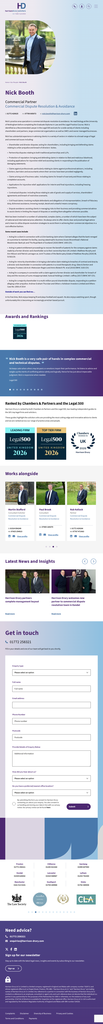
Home (7, 82)
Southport (51, 882)
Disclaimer (24, 1013)
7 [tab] (31, 389)
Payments (33, 1018)
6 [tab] (27, 389)
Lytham (83, 873)
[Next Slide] (93, 561)
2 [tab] (13, 389)
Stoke (83, 882)
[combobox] (51, 673)
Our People (14, 82)
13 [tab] (71, 912)
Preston (19, 864)
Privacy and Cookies (64, 1013)
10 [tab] (41, 389)
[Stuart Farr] (69, 493)
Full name (16, 682)
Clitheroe (51, 864)
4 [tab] (20, 389)
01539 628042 (19, 876)
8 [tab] (34, 389)
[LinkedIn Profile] (28, 536)
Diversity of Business (42, 1013)
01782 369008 (83, 885)
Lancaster (51, 873)
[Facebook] (11, 949)
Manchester (20, 882)
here (48, 807)
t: (11, 113)
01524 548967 (51, 876)
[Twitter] (7, 949)
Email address (18, 698)
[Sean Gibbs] (38, 493)
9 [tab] (38, 389)
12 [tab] (67, 912)
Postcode (16, 730)
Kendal (20, 873)
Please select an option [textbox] (24, 672)
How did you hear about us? (24, 771)
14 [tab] (74, 912)
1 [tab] (10, 389)
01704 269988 (51, 885)
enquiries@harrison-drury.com (27, 941)
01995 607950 (83, 867)
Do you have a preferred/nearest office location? (33, 786)
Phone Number (18, 714)
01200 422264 (51, 867)
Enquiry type (17, 666)
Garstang (83, 864)
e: (55, 113)
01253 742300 (83, 876)
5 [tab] (24, 389)
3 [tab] (17, 389)
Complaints (10, 1013)
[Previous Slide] (85, 561)
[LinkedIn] (75, 114)
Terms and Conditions (14, 1018)
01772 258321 (20, 642)
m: (29, 113)
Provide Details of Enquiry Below (26, 747)
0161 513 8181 (19, 885)
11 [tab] (64, 912)
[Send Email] (32, 536)
